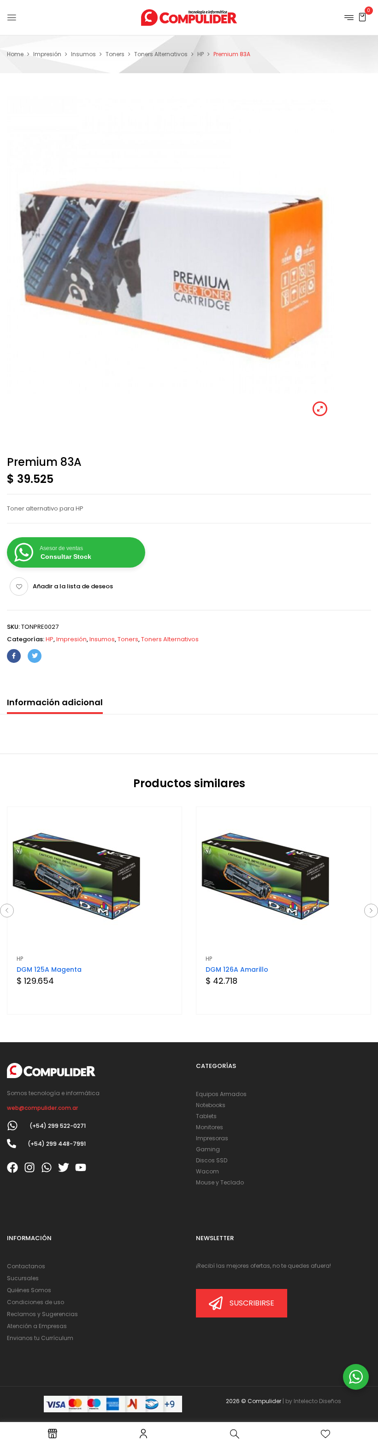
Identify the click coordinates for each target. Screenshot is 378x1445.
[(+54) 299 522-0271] (12, 1125)
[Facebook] (14, 656)
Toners (115, 54)
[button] (362, 16)
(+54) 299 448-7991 (57, 1144)
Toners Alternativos (161, 54)
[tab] (55, 705)
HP (200, 54)
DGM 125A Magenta (49, 969)
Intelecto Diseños (317, 1401)
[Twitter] (34, 656)
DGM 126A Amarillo (237, 969)
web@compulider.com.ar (42, 1108)
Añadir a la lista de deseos (73, 586)
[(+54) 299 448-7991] (11, 1143)
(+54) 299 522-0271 (58, 1126)
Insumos (83, 54)
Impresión (47, 54)
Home (15, 54)
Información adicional (55, 702)
